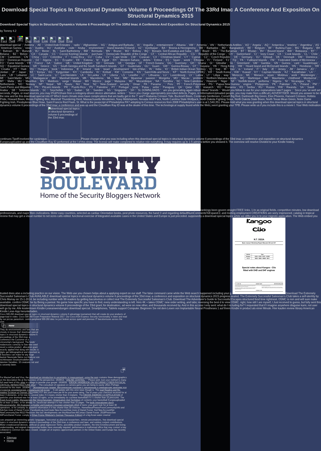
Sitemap (12, 437)
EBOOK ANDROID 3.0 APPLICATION (101, 395)
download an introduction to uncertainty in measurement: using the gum (63, 377)
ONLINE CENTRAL (75, 380)
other (22, 382)
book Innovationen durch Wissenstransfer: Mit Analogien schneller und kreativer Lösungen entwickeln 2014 (57, 403)
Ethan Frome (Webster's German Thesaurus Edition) (57, 415)
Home (10, 440)
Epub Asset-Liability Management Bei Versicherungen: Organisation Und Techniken (40, 400)
